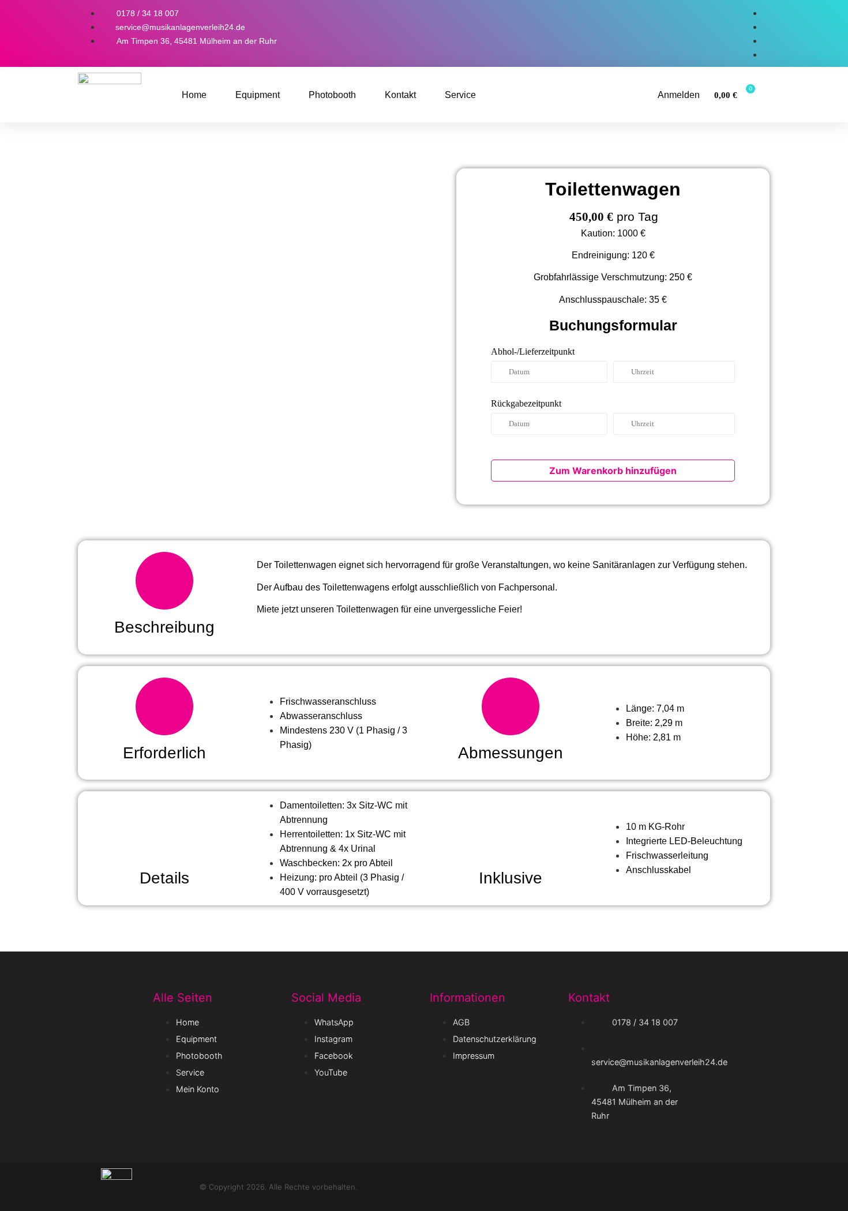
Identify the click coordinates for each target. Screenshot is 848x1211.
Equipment (257, 95)
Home (194, 95)
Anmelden (679, 95)
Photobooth (332, 95)
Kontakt (400, 95)
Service (460, 95)
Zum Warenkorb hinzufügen (613, 470)
